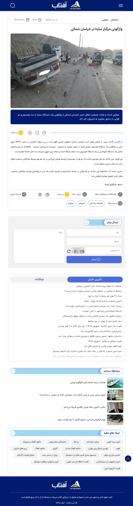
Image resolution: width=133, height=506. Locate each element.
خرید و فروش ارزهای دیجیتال (46, 461)
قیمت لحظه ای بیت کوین (77, 461)
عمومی (105, 20)
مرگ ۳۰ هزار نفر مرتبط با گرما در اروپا (104, 296)
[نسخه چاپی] (40, 194)
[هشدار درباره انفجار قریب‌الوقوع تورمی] (114, 382)
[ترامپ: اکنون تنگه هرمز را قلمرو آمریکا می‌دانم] (114, 407)
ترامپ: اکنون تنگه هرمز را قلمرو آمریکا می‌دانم (84, 407)
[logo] (67, 5)
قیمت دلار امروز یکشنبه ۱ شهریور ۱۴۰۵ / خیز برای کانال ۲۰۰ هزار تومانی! (89, 326)
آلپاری (55, 448)
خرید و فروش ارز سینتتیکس (108, 461)
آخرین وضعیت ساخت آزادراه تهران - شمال (102, 301)
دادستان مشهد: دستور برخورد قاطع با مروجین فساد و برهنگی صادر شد (89, 336)
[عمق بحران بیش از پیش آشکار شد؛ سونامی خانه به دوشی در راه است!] (114, 394)
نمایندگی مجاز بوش (57, 442)
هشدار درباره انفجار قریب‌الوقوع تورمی (87, 382)
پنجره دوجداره (92, 442)
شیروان (82, 203)
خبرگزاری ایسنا (111, 184)
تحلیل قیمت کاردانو (25, 455)
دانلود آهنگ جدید (73, 448)
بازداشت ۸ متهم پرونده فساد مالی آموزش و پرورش (98, 286)
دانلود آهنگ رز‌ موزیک (32, 442)
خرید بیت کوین (113, 442)
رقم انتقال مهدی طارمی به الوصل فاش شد (102, 346)
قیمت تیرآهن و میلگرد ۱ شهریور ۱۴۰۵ (104, 341)
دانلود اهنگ (40, 448)
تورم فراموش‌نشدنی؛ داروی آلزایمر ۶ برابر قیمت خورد (81, 419)
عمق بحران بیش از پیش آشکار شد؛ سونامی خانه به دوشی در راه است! (72, 395)
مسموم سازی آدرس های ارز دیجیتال (80, 455)
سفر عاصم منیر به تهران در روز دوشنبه (104, 321)
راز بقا (76, 442)
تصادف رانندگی (96, 203)
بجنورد (71, 203)
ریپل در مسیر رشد (50, 455)
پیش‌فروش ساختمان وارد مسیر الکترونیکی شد (101, 331)
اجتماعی (114, 20)
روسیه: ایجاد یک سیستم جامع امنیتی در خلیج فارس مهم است (93, 306)
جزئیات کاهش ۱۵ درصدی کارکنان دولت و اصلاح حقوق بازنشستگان (91, 316)
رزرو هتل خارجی (20, 448)
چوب (118, 448)
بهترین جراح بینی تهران (98, 448)
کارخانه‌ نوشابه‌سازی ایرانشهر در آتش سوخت (101, 311)
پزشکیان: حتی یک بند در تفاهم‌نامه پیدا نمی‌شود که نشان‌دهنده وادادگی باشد (87, 356)
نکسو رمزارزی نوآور (112, 455)
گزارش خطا (76, 194)
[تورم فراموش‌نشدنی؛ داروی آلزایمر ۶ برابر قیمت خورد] (114, 419)
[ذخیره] (47, 194)
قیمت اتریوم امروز (112, 468)
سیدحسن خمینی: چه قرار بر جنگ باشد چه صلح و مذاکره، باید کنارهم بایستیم (87, 351)
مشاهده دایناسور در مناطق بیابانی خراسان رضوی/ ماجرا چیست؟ (92, 291)
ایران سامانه (60, 502)
